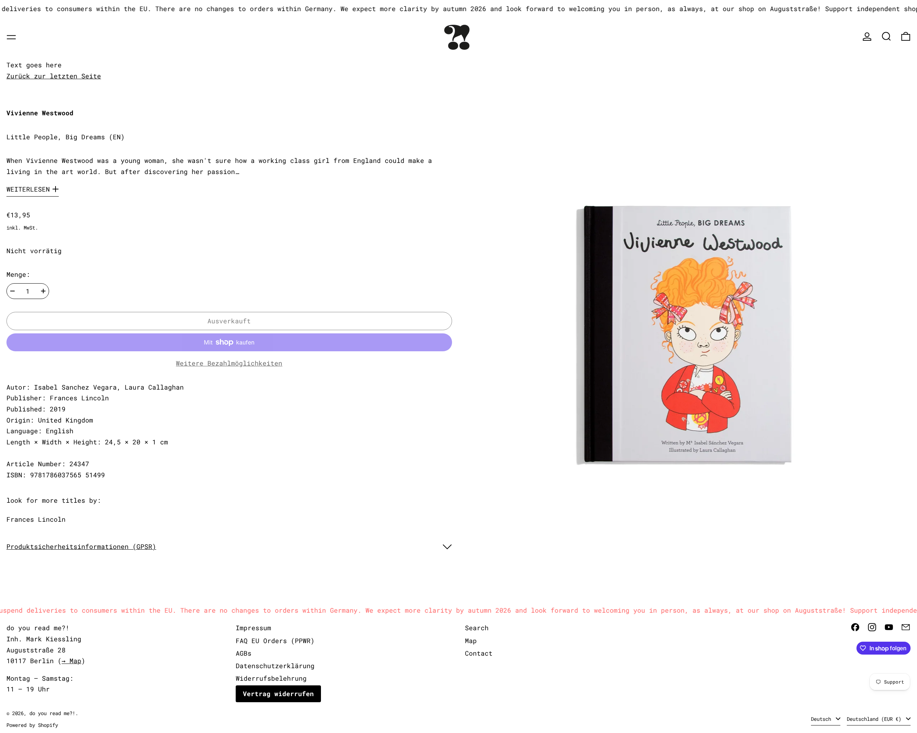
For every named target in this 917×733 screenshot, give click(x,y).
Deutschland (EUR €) (875, 718)
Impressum (253, 627)
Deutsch (822, 718)
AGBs (243, 653)
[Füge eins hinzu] (43, 291)
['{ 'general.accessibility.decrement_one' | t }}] (12, 291)
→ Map (71, 660)
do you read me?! (52, 713)
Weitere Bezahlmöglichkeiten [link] (229, 363)
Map (471, 640)
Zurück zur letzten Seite (53, 76)
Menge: (18, 274)
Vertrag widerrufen (278, 693)
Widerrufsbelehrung (271, 678)
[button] (886, 36)
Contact (479, 653)
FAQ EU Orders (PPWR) (275, 640)
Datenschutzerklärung (275, 665)
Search (477, 627)
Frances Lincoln (36, 519)
